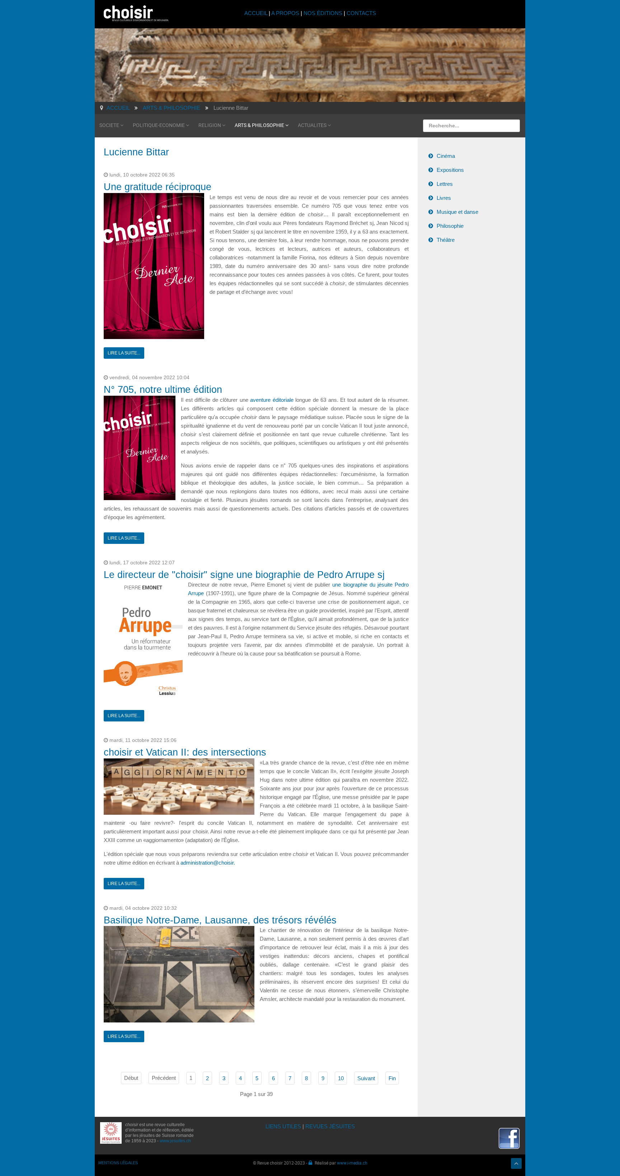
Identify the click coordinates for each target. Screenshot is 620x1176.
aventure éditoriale (271, 400)
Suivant (366, 1078)
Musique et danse (457, 212)
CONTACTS (361, 13)
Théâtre (446, 240)
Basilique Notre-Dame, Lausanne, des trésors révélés (220, 920)
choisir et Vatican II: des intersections (185, 752)
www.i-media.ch (352, 1163)
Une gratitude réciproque (157, 187)
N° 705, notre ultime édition (163, 389)
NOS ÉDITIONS (323, 13)
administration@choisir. (207, 863)
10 (341, 1078)
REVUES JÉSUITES (330, 1126)
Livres (444, 198)
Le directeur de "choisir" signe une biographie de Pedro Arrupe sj (244, 574)
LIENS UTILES (283, 1126)
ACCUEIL (256, 13)
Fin (392, 1078)
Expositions (450, 170)
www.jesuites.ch (175, 1140)
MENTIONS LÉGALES (118, 1163)
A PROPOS (285, 13)
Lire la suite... (124, 353)
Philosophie (450, 226)
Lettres (445, 184)
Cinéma (446, 156)
